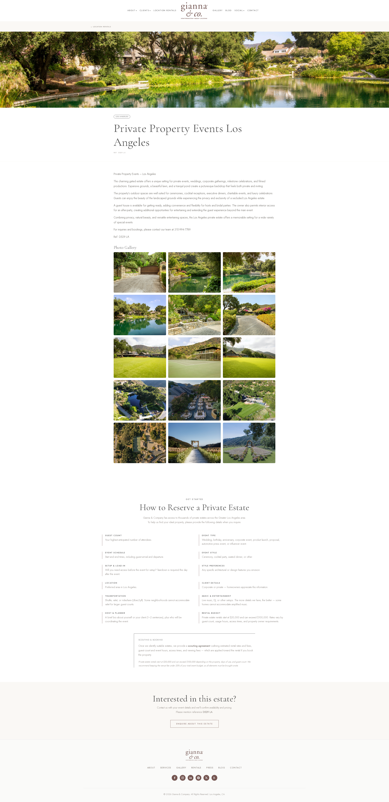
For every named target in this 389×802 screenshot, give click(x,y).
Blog (228, 10)
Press (209, 767)
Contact (253, 10)
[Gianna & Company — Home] (194, 10)
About (132, 10)
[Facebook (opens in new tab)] (174, 778)
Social (239, 10)
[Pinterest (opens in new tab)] (198, 778)
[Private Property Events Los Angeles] (140, 272)
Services (165, 767)
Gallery (218, 10)
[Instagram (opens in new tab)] (183, 778)
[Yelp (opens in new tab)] (214, 778)
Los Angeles (122, 116)
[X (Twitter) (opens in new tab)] (206, 778)
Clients (145, 10)
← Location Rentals (101, 26)
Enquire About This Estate (194, 723)
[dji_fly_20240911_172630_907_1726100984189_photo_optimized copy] (249, 400)
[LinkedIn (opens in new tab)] (190, 778)
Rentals (196, 767)
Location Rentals (165, 10)
